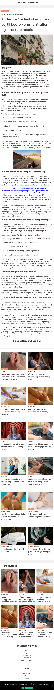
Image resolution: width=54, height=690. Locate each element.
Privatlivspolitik (29, 688)
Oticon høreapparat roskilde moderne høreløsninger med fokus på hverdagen (13, 377)
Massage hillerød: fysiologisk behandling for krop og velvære (13, 412)
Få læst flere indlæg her (27, 341)
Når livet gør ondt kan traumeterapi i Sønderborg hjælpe (39, 377)
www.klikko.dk (28, 660)
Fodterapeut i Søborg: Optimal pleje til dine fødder (39, 515)
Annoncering (27, 673)
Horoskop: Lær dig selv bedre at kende (13, 550)
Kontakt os (27, 681)
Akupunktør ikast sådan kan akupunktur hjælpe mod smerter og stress (39, 481)
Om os (27, 676)
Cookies (27, 678)
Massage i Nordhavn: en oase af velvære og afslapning (40, 410)
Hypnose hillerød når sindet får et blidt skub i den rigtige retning (12, 446)
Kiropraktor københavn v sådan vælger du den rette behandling (12, 481)
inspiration (5, 11)
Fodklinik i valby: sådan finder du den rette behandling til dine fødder (13, 516)
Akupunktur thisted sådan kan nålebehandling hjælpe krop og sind (40, 446)
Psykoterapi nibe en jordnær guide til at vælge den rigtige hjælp (40, 551)
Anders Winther (18, 14)
